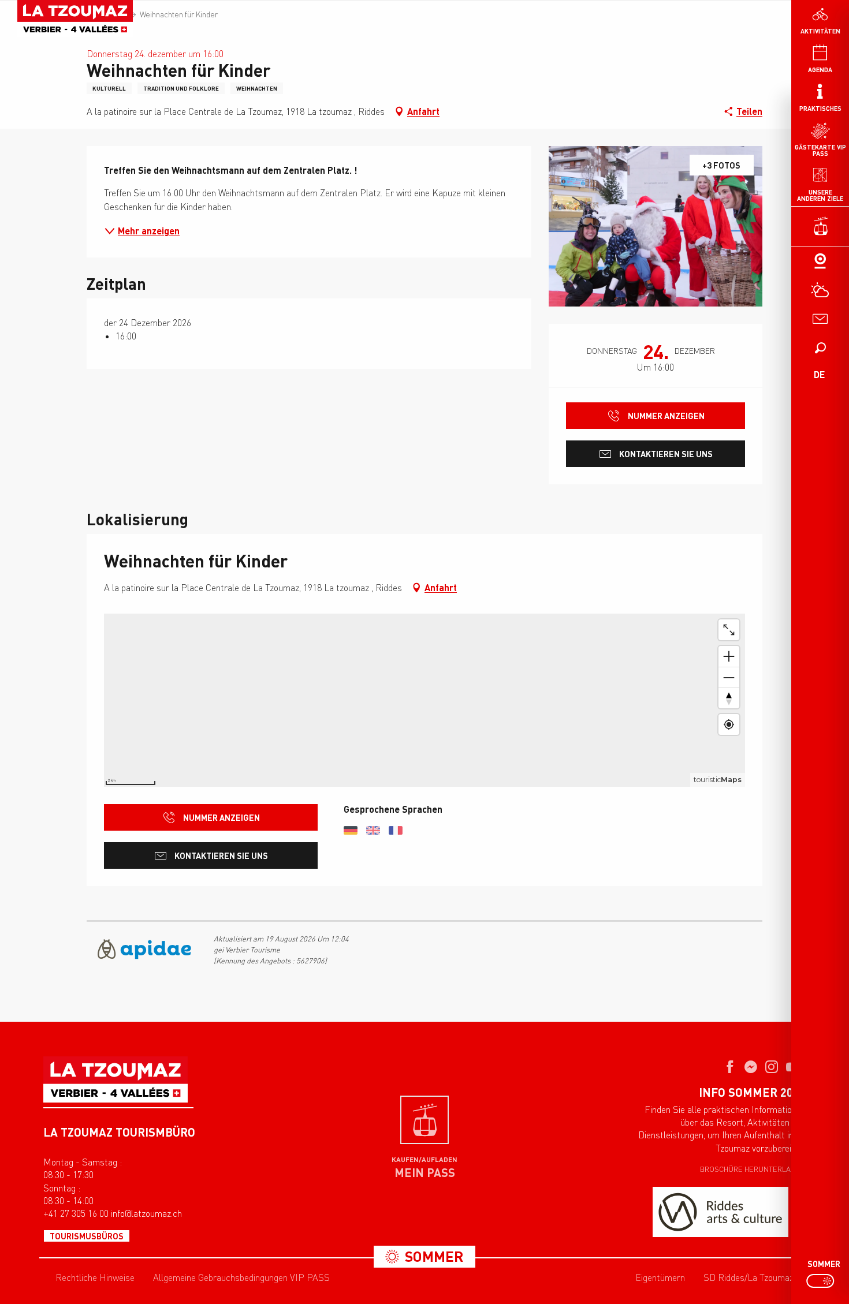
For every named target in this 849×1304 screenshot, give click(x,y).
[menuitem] (75, 18)
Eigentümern (660, 1277)
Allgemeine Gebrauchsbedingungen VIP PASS (241, 1277)
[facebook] (730, 1067)
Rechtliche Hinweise (95, 1277)
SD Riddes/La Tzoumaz (748, 1277)
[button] (820, 347)
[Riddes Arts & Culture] (720, 1212)
